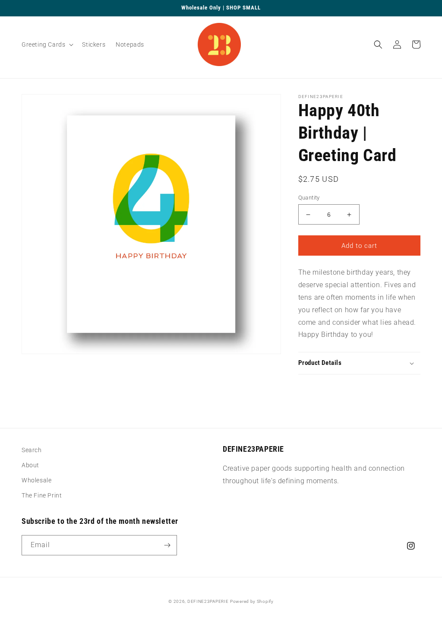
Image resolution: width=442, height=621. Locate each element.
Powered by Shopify (252, 601)
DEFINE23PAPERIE (208, 601)
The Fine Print (42, 495)
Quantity (309, 197)
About (30, 465)
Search (32, 450)
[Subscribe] (167, 545)
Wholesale (36, 480)
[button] (46, 44)
